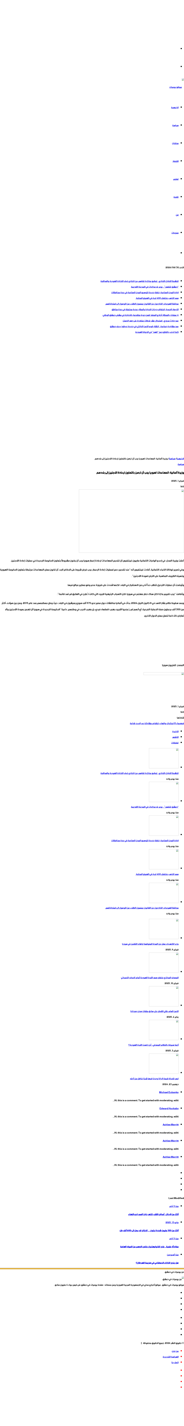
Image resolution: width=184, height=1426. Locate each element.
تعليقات (175, 743)
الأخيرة (175, 731)
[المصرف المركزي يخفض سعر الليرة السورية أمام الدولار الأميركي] (164, 972)
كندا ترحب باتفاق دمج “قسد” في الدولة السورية (157, 332)
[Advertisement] (103, 19)
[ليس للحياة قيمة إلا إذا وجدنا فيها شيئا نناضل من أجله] (164, 1073)
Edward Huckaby (169, 1108)
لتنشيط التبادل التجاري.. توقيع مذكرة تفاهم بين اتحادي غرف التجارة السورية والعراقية (139, 281)
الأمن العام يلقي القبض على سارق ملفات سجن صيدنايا (154, 1011)
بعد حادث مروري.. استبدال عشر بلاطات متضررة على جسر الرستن (151, 321)
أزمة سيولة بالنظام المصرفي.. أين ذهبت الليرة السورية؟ (153, 1045)
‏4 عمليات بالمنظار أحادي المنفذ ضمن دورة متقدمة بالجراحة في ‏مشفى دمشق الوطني (141, 315)
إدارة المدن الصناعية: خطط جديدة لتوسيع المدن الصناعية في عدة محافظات (145, 292)
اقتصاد (176, 161)
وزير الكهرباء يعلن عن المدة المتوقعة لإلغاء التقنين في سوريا (150, 944)
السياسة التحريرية (171, 1357)
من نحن (175, 1351)
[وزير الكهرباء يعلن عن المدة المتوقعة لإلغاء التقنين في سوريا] (164, 938)
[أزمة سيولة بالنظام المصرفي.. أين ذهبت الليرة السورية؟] (164, 1039)
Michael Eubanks (169, 1092)
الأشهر (175, 737)
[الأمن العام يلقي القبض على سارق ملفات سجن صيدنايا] (164, 1006)
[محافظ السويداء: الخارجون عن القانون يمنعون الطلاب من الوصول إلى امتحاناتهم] (164, 902)
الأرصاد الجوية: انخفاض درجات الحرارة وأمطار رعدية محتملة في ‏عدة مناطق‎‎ (145, 309)
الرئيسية (175, 107)
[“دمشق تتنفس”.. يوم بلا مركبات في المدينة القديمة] (164, 801)
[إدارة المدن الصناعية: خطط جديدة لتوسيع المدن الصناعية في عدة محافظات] (164, 835)
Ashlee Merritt (171, 1125)
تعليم (176, 179)
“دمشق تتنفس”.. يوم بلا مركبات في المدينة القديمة (155, 287)
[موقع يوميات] (176, 87)
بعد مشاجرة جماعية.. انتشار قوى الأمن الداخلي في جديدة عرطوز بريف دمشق (144, 326)
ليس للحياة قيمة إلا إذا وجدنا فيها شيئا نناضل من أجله (154, 1079)
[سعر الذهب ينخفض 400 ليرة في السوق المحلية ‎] (164, 868)
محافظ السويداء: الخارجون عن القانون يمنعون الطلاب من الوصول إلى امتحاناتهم (142, 304)
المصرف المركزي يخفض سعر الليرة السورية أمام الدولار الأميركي (150, 978)
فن (177, 215)
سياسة (175, 125)
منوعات (175, 233)
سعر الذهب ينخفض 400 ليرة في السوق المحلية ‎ (157, 298)
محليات (175, 143)
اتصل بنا (175, 1362)
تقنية (176, 197)
